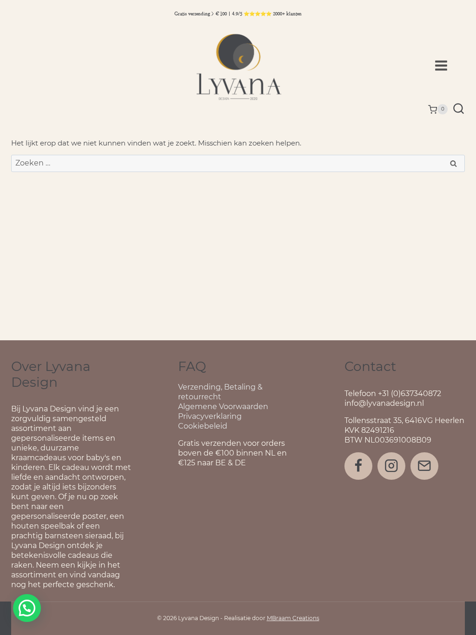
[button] (27, 608)
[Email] (424, 466)
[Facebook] (358, 466)
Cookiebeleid (202, 426)
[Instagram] (391, 466)
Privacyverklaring (210, 416)
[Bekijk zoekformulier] (458, 109)
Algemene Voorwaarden (223, 406)
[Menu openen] (447, 65)
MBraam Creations (293, 618)
